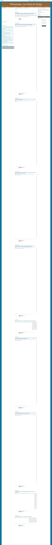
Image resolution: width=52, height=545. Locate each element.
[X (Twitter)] (29, 0)
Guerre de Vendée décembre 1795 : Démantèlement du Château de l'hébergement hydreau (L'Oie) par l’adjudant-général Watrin (8, 41)
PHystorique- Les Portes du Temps (19, 8)
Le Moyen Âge (23, 6)
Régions (46, 6)
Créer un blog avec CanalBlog (41, 12)
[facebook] (28, 0)
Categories (25, 8)
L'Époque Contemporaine (38, 6)
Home (2, 6)
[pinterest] (30, 0)
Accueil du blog (39, 11)
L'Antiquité (15, 6)
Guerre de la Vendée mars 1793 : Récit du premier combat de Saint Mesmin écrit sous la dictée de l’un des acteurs (7, 43)
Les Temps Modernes (30, 6)
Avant (7, 6)
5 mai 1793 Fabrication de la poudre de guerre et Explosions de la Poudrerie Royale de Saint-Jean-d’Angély (7, 30)
